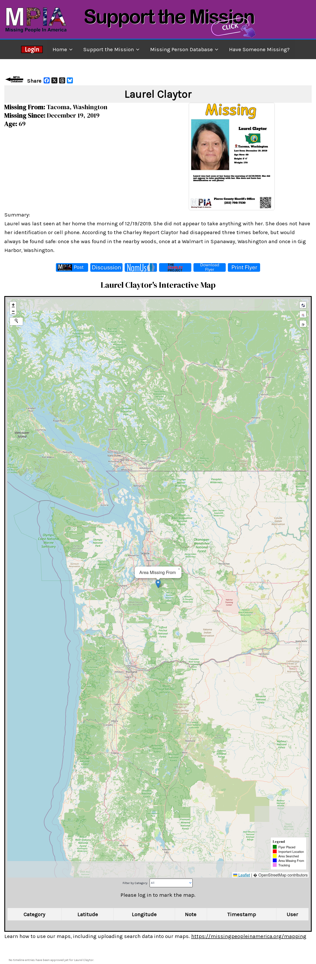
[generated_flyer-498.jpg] (232, 156)
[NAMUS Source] (141, 267)
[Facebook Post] (72, 267)
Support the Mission (108, 49)
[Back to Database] (15, 79)
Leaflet (243, 875)
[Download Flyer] (209, 267)
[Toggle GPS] (303, 305)
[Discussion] (106, 267)
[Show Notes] (303, 324)
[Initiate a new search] (16, 321)
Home (59, 49)
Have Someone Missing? (259, 49)
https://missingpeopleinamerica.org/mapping (248, 936)
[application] (69, 49)
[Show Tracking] (303, 314)
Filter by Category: (136, 883)
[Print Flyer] (244, 267)
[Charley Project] (175, 267)
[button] (158, 583)
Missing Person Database (181, 49)
